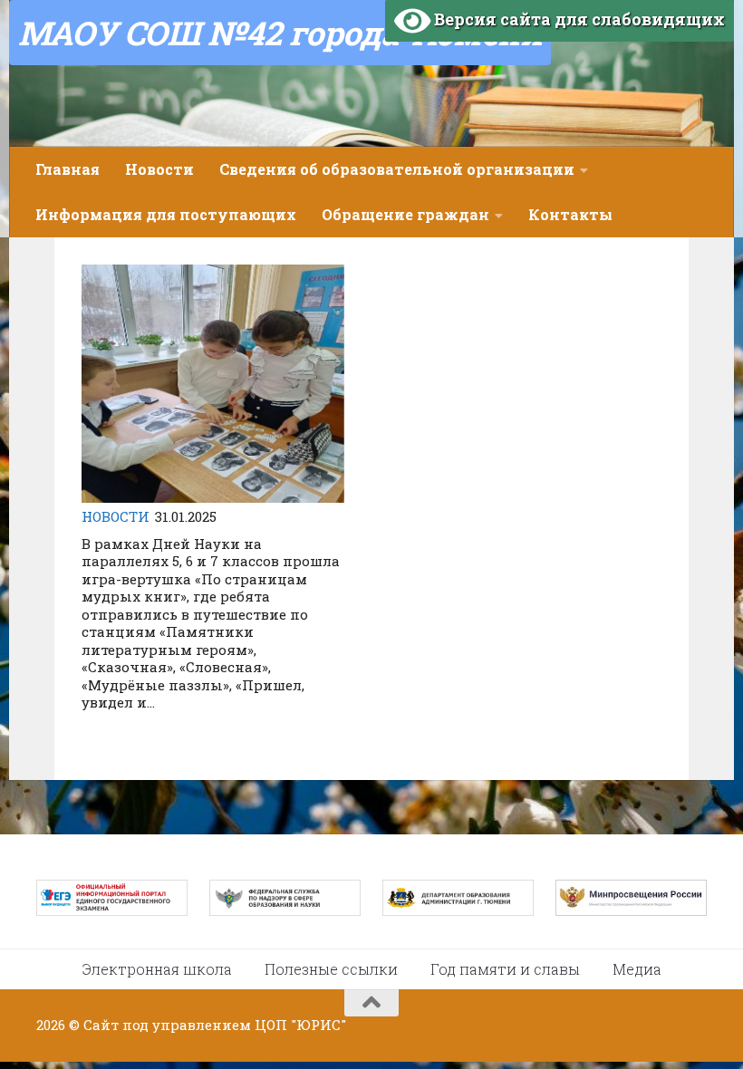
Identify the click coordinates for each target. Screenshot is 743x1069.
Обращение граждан (405, 214)
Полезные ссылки (331, 968)
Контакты (570, 214)
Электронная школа (157, 968)
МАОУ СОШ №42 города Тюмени (280, 32)
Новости (159, 168)
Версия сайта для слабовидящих (577, 19)
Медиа (637, 968)
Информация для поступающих (165, 214)
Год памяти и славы (505, 968)
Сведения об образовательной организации (396, 168)
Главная (67, 168)
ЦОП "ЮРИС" (300, 1025)
